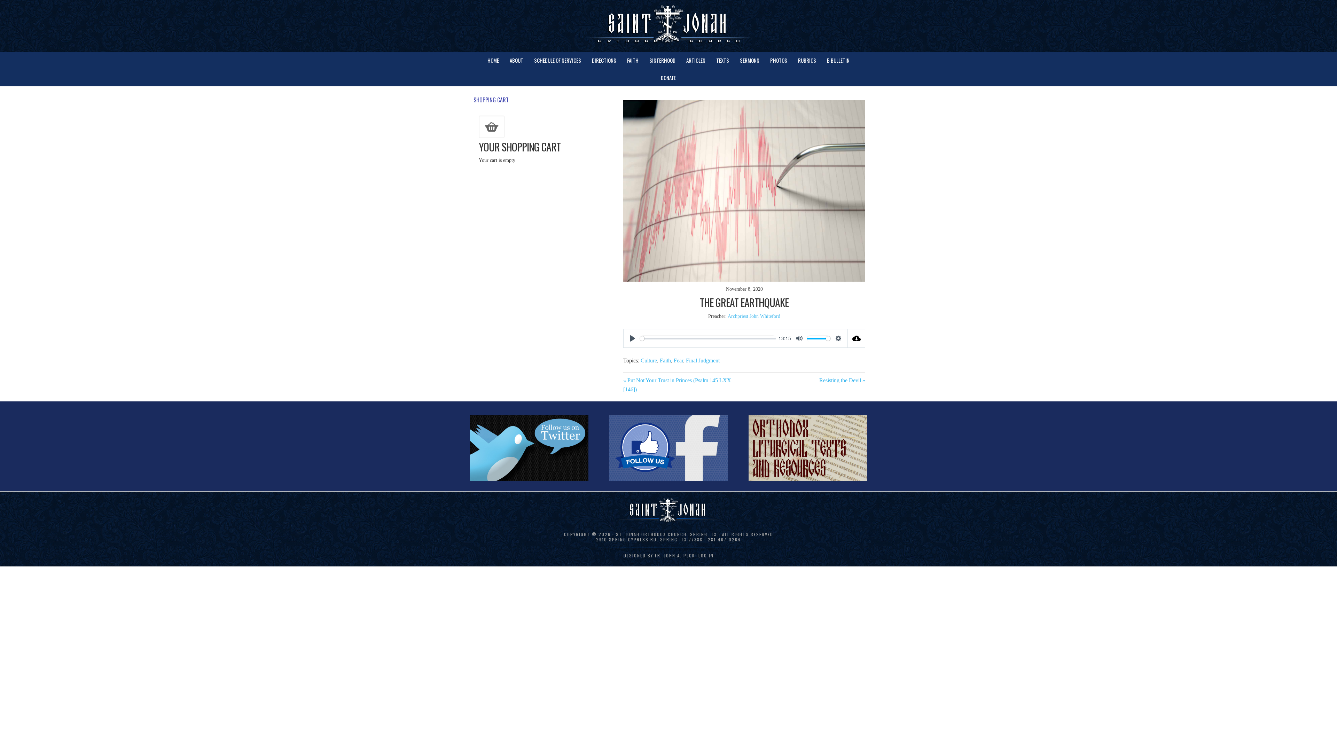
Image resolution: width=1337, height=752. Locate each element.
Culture (649, 360)
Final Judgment (703, 360)
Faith (665, 360)
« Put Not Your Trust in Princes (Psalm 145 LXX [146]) (677, 384)
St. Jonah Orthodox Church (668, 25)
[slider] (708, 338)
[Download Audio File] (856, 338)
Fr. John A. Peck (675, 555)
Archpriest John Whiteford (754, 316)
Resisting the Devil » (842, 380)
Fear (678, 360)
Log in (706, 555)
